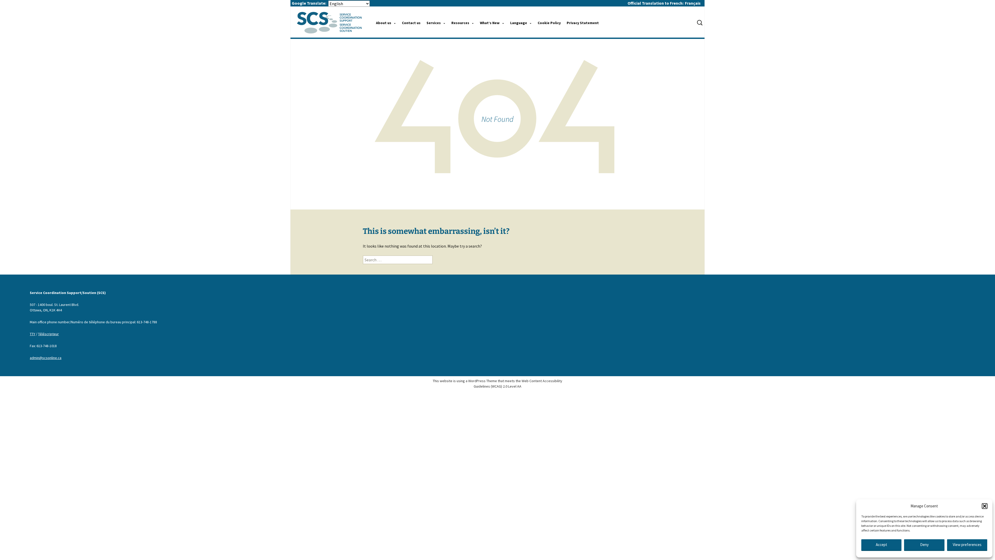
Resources (460, 22)
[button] (984, 506)
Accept (881, 544)
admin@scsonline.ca (45, 357)
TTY (32, 334)
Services (434, 22)
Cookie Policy (549, 22)
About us (383, 22)
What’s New (490, 22)
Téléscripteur (48, 334)
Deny (924, 544)
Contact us (411, 22)
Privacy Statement (583, 22)
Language (518, 22)
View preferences (967, 544)
